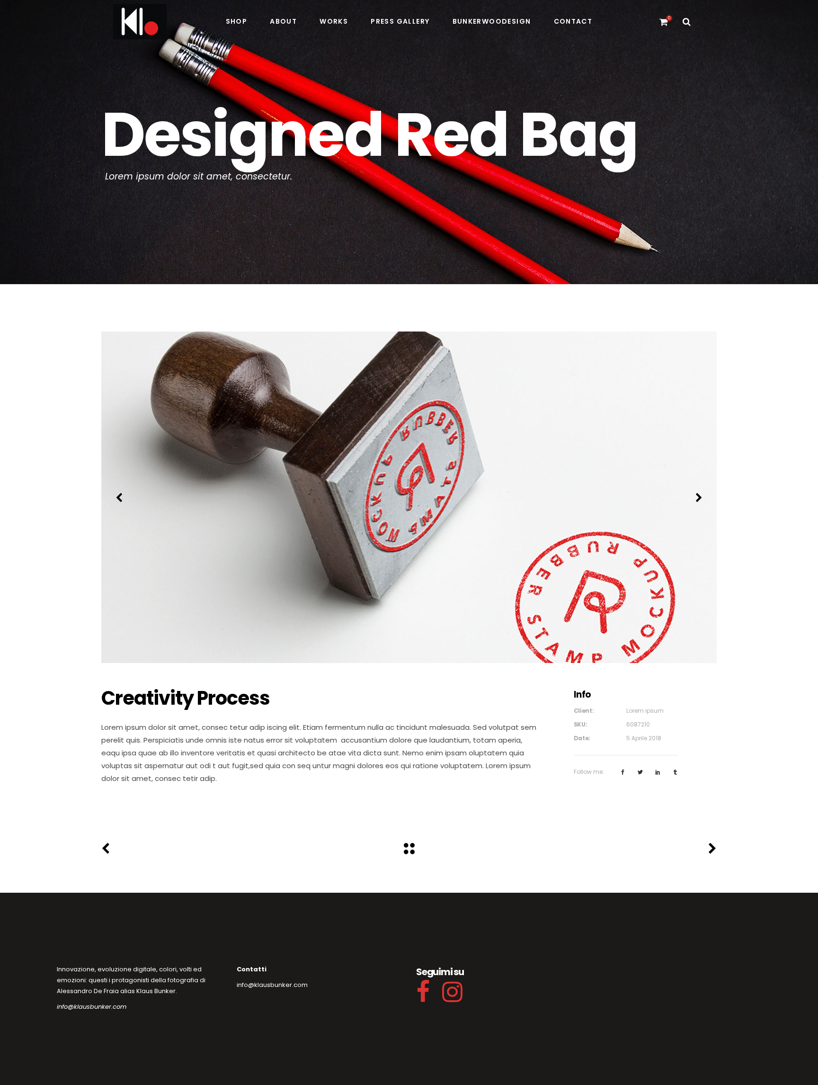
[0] (663, 21)
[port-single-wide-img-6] (409, 497)
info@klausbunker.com (91, 1006)
